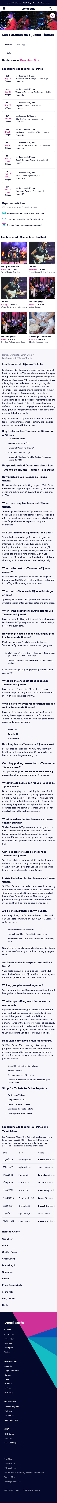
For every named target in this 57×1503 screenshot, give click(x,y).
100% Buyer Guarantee (32, 3)
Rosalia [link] (5, 1278)
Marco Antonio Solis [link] (12, 1285)
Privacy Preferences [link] (12, 1482)
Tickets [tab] (8, 44)
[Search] (50, 8)
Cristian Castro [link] (9, 1252)
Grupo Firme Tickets (17, 1100)
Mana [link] (5, 1245)
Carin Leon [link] (7, 1239)
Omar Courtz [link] (8, 1259)
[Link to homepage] (28, 8)
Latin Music (26, 355)
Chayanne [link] (7, 1272)
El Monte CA (13, 739)
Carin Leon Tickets (16, 1095)
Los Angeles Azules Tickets (20, 1113)
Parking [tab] (21, 44)
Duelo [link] (5, 1305)
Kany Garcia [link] (8, 1298)
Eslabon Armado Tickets (19, 1104)
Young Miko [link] (7, 1292)
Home (5, 355)
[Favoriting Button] (52, 15)
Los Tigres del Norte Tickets (20, 1109)
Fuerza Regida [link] (9, 1265)
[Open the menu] (4, 8)
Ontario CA (13, 734)
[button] (7, 53)
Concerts (14, 355)
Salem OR (12, 729)
